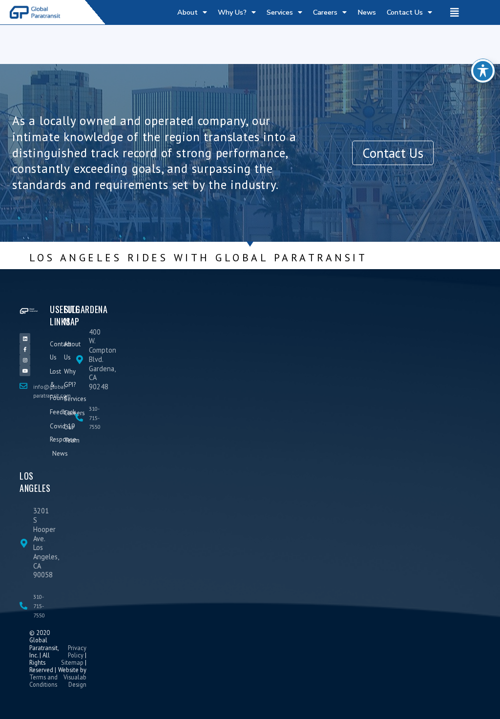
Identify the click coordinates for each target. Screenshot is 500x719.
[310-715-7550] (79, 418)
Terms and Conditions (43, 680)
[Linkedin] (25, 338)
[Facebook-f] (25, 349)
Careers (325, 12)
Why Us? (232, 12)
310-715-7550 (95, 417)
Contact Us (405, 12)
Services (280, 12)
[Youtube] (25, 370)
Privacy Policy (77, 651)
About (187, 12)
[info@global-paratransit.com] (23, 386)
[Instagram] (25, 360)
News (366, 12)
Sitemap (72, 662)
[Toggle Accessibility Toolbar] (483, 71)
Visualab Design (74, 680)
